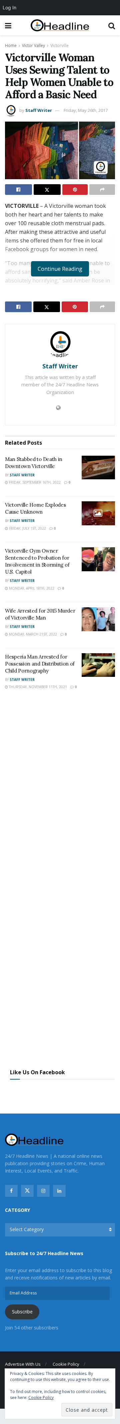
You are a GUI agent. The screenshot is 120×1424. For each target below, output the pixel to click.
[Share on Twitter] (47, 189)
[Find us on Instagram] (43, 1191)
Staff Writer (38, 110)
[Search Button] (111, 25)
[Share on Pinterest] (75, 189)
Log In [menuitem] (9, 7)
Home (11, 45)
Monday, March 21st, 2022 (32, 634)
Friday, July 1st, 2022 (27, 528)
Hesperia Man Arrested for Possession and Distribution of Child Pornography (40, 664)
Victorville (59, 45)
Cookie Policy (66, 1364)
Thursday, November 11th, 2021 (37, 687)
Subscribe (22, 1311)
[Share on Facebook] (18, 189)
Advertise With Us (23, 1364)
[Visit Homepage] (60, 25)
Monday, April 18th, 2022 (31, 588)
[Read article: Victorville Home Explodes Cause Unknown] (98, 513)
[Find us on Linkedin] (59, 1191)
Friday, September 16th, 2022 (34, 482)
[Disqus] (60, 793)
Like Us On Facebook (37, 1072)
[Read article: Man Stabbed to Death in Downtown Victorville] (98, 468)
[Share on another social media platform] (102, 189)
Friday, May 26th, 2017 (86, 110)
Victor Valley (33, 45)
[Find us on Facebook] (11, 1191)
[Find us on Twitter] (27, 1191)
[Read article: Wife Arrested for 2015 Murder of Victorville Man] (98, 619)
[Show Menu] (8, 25)
